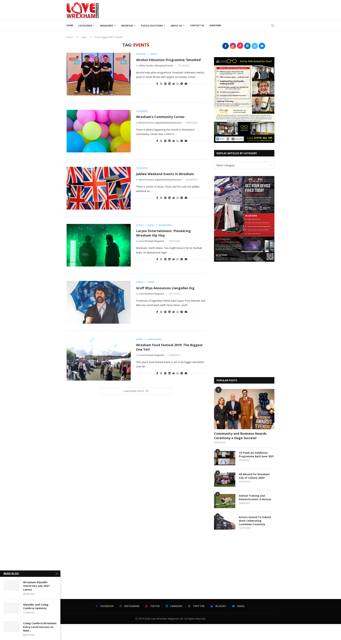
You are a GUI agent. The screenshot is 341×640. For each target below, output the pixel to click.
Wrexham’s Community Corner (160, 117)
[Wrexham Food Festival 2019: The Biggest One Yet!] (99, 359)
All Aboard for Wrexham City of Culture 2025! (254, 476)
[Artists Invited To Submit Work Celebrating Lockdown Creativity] (224, 522)
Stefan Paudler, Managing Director (156, 65)
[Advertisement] (209, 10)
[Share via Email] (186, 83)
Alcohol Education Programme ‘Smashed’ (168, 60)
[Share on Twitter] (161, 83)
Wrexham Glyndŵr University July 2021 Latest (36, 585)
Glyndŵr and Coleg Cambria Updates (35, 606)
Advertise (127, 25)
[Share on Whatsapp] (178, 83)
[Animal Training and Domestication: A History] (224, 501)
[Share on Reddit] (173, 83)
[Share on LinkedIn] (169, 83)
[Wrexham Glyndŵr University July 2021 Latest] (12, 585)
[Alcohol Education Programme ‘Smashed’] (99, 74)
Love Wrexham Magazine (151, 241)
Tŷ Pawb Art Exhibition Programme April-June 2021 (256, 454)
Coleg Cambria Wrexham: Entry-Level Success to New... (40, 626)
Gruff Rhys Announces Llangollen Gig (165, 288)
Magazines (106, 25)
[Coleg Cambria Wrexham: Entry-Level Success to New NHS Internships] (12, 626)
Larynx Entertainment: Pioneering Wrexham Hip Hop (163, 233)
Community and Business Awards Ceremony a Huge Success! (240, 435)
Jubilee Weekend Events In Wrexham (165, 174)
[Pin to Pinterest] (165, 83)
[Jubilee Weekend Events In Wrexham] (99, 188)
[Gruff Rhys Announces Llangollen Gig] (99, 302)
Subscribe (215, 25)
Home (70, 25)
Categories (85, 25)
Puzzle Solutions (152, 25)
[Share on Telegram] (181, 83)
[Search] (272, 25)
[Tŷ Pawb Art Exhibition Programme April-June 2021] (224, 458)
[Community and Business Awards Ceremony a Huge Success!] (244, 409)
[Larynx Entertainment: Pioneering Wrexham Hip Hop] (99, 245)
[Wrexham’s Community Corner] (99, 131)
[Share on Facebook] (157, 83)
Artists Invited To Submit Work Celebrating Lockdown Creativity (255, 520)
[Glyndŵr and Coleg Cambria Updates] (12, 608)
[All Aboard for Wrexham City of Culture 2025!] (224, 480)
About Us (176, 25)
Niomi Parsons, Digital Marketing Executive (160, 122)
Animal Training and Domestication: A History (255, 497)
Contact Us (197, 25)
